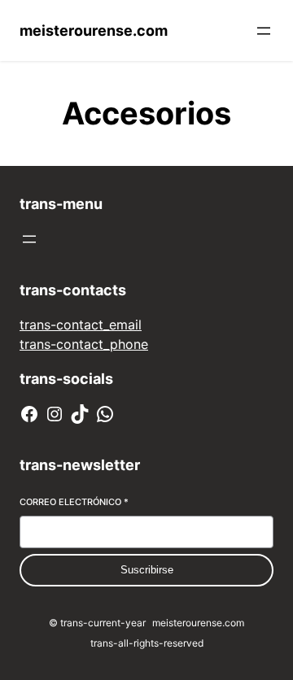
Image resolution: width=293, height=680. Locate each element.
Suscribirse (146, 570)
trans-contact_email (81, 324)
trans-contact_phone (84, 344)
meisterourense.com (94, 30)
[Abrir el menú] (263, 31)
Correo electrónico (74, 502)
